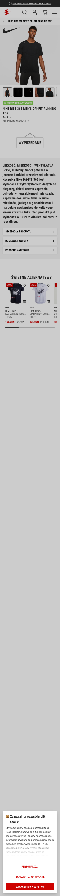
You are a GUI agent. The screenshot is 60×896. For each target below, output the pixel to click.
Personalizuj (30, 866)
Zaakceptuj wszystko (30, 886)
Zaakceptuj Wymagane (30, 876)
